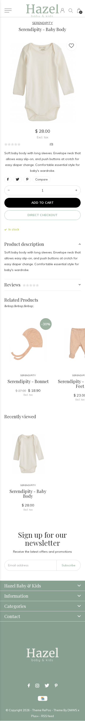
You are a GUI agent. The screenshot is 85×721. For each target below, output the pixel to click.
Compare (41, 179)
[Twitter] (47, 685)
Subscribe (68, 565)
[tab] (42, 244)
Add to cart (42, 203)
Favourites (71, 45)
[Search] (71, 10)
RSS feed (47, 716)
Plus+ (35, 716)
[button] (8, 10)
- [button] (8, 190)
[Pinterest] (56, 685)
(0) (51, 144)
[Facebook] (29, 685)
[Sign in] (62, 10)
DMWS (72, 710)
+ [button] (76, 190)
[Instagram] (37, 685)
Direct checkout (42, 215)
